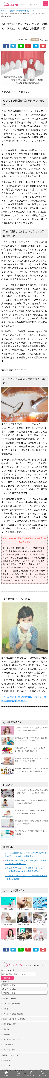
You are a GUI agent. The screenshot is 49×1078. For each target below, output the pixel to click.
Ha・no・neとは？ (10, 998)
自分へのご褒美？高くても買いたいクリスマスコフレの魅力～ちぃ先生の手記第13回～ (26, 854)
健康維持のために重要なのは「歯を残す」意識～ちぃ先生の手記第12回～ (26, 862)
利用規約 (6, 1034)
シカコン (6, 1065)
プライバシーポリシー (11, 1039)
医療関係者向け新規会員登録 (14, 1019)
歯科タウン (7, 1060)
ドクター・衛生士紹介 (11, 1004)
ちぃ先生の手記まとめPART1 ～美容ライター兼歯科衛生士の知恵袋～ (26, 877)
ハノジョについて (9, 1050)
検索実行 (7, 978)
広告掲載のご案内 (9, 1024)
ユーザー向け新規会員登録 (13, 1014)
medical (35, 40)
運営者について (9, 1029)
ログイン (6, 1009)
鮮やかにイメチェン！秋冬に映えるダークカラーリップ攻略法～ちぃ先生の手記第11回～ (26, 869)
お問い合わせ (8, 1045)
